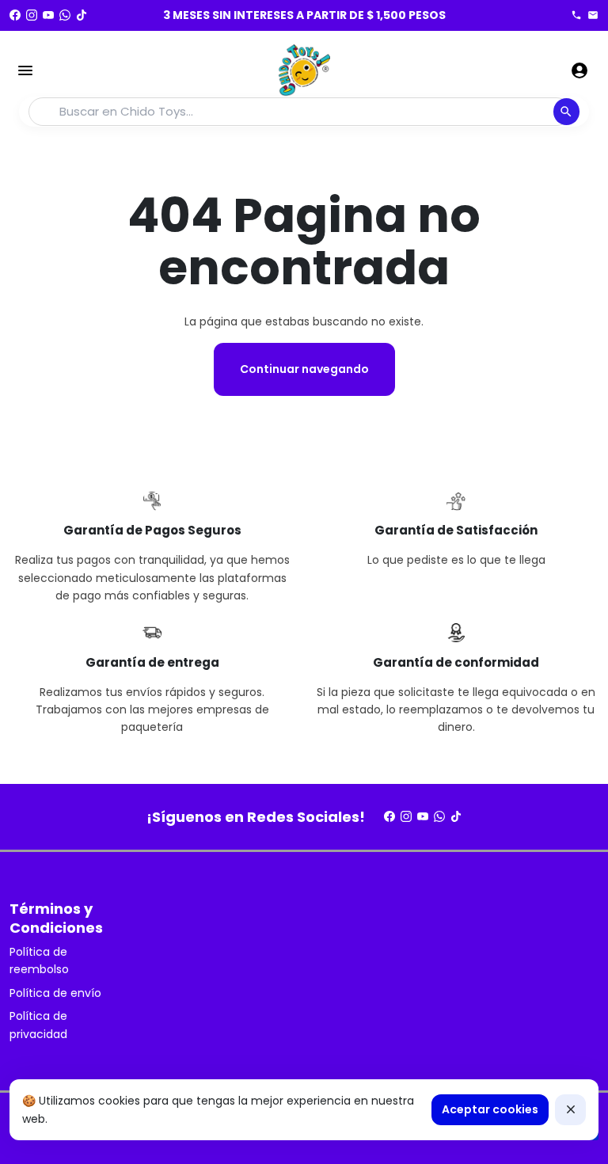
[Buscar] (566, 111)
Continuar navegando (304, 369)
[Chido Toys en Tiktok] (81, 15)
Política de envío (55, 993)
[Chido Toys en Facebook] (15, 15)
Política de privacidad (38, 1024)
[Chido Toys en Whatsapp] (64, 15)
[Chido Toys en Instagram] (31, 15)
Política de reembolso (39, 960)
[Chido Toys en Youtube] (48, 15)
